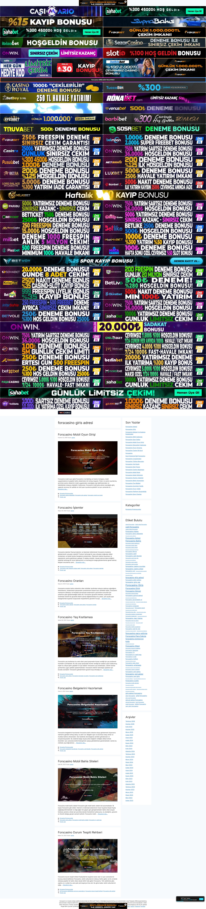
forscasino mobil (139, 622)
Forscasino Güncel (133, 591)
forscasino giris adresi (81, 495)
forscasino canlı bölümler (131, 560)
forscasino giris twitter (133, 580)
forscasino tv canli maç (95, 820)
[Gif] (103, 195)
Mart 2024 (129, 765)
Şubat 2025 (129, 735)
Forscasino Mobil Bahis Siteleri (78, 761)
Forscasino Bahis (133, 541)
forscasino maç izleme (134, 618)
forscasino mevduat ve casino (80, 675)
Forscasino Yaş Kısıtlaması (75, 617)
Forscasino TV (130, 652)
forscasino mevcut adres (132, 620)
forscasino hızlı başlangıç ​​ (131, 604)
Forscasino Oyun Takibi (133, 489)
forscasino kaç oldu (131, 612)
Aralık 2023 (129, 773)
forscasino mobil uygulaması (133, 626)
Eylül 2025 (129, 727)
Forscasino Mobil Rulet (133, 472)
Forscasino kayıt (140, 608)
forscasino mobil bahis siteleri (80, 820)
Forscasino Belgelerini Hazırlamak (80, 688)
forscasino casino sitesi (134, 569)
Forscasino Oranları (71, 580)
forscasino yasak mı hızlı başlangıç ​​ (133, 667)
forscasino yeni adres (133, 672)
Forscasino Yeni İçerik (132, 464)
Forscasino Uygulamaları (133, 459)
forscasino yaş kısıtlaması (96, 675)
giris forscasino (130, 696)
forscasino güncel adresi (134, 595)
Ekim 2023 (129, 778)
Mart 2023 (129, 798)
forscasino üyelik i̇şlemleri (132, 683)
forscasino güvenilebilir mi (134, 600)
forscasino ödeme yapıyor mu (140, 678)
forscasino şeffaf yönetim (131, 689)
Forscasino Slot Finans (133, 467)
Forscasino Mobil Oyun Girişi (77, 434)
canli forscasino (132, 527)
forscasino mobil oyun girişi (95, 495)
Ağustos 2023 (130, 784)
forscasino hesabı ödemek (141, 602)
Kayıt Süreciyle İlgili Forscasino (135, 456)
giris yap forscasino (131, 698)
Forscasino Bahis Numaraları (135, 480)
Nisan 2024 (129, 762)
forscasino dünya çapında (141, 571)
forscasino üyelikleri (130, 685)
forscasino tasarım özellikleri (133, 648)
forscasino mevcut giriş (130, 622)
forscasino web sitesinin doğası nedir (70, 568)
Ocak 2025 (129, 737)
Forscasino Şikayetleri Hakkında (136, 445)
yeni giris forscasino (132, 706)
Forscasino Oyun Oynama (134, 448)
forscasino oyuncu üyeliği (131, 631)
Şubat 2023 (129, 800)
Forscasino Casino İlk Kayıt (134, 450)
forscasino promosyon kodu (135, 640)
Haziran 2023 (130, 789)
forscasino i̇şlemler (98, 568)
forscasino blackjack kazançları (132, 549)
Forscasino (129, 453)
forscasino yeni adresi (134, 674)
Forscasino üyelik (132, 681)
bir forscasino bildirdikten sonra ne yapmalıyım (72, 891)
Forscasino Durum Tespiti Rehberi (80, 832)
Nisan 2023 (129, 795)
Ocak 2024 (129, 770)
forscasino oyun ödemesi (142, 631)
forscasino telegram (132, 650)
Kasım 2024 (129, 743)
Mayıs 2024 (129, 759)
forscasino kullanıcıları (142, 616)
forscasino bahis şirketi (132, 547)
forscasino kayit (130, 608)
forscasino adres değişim (131, 536)
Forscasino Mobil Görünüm (134, 475)
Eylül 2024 (129, 748)
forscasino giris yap (133, 582)
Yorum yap (63, 497)
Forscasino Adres (132, 531)
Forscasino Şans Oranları (134, 494)
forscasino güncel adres (132, 593)
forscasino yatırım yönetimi (133, 669)
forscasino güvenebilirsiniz (131, 597)
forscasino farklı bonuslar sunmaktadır (133, 573)
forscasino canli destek (84, 749)
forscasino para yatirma (136, 633)
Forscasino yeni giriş (133, 676)
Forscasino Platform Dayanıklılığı (136, 491)
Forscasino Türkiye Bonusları (135, 461)
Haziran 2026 (130, 724)
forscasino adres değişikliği (67, 495)
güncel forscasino (130, 702)
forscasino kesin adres (141, 612)
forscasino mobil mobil (130, 624)
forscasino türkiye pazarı (131, 661)
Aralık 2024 (129, 740)
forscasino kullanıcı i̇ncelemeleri (134, 614)
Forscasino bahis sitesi (131, 545)
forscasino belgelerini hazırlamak (68, 749)
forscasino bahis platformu (132, 543)
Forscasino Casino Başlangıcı (135, 469)
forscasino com (130, 571)
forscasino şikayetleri (130, 691)
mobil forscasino (130, 704)
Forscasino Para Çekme (136, 636)
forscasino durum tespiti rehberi (94, 891)
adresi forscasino (130, 524)
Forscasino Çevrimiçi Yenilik (134, 486)
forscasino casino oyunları (135, 566)
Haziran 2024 (130, 757)
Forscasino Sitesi (133, 646)
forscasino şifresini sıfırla (142, 689)
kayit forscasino (140, 702)
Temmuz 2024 (130, 754)
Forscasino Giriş (131, 429)
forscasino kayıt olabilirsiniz (131, 610)
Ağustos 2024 (130, 751)
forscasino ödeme (129, 678)
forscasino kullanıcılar (131, 616)
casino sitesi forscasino (132, 529)
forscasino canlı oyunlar (132, 564)
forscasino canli (131, 554)
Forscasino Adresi (131, 426)
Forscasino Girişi (133, 588)
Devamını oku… (63, 489)
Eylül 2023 (129, 781)
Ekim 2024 (129, 746)
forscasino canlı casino (131, 562)
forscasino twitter (132, 659)
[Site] (51, 139)
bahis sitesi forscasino (141, 524)
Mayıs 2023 (129, 792)
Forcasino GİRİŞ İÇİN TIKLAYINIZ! (103, 80)
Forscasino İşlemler (70, 507)
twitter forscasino (140, 704)
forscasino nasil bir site (133, 629)
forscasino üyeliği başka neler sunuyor (133, 687)
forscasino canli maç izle (132, 558)
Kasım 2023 (129, 776)
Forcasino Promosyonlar (66, 493)
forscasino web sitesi (132, 663)
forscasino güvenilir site (130, 602)
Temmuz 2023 (130, 787)
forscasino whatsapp (133, 665)
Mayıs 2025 (129, 732)
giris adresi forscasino (134, 693)
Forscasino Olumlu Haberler (134, 478)
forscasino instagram (132, 606)
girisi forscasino (141, 696)
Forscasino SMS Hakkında (134, 437)
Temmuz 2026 (130, 721)
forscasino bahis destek (66, 604)
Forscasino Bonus (131, 551)
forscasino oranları (91, 604)
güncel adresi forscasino (134, 700)
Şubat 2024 (129, 768)
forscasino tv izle (131, 657)
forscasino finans (129, 575)
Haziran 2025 (130, 729)
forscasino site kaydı (130, 643)
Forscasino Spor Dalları (133, 439)
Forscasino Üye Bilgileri (133, 483)
